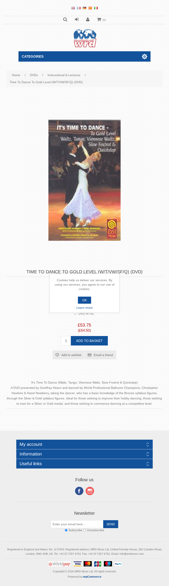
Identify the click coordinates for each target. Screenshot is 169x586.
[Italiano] (96, 7)
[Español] (90, 7)
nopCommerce (92, 576)
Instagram (90, 491)
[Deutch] (84, 7)
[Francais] (78, 7)
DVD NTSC (86, 313)
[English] (73, 7)
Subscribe (75, 530)
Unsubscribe (95, 530)
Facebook (79, 491)
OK (84, 300)
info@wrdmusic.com (131, 553)
